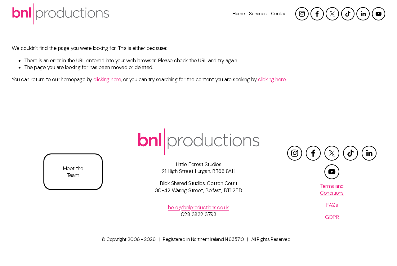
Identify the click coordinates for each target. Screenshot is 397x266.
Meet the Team (73, 172)
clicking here (107, 79)
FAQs (332, 205)
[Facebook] (317, 13)
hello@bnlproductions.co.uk (198, 207)
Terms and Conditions (332, 189)
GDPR (332, 217)
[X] (332, 13)
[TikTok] (348, 13)
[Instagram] (302, 13)
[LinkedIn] (363, 13)
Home (239, 14)
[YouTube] (378, 13)
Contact (279, 14)
